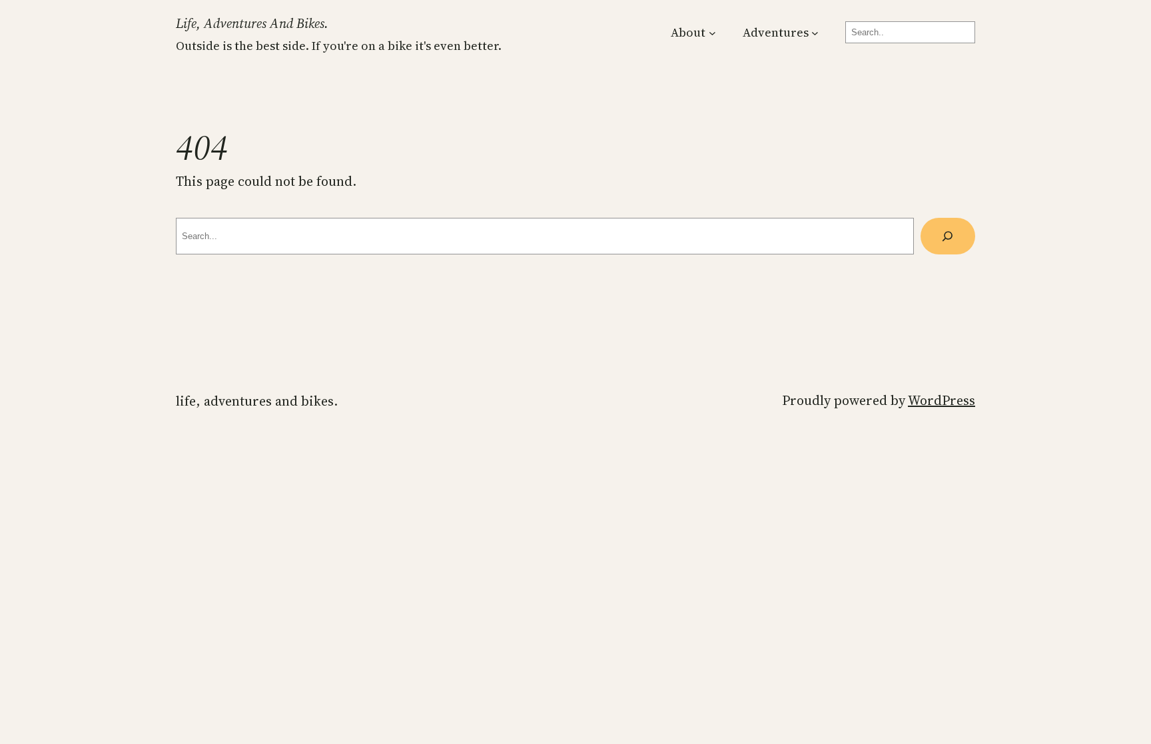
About (688, 32)
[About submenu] (712, 32)
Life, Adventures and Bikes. (252, 23)
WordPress (941, 400)
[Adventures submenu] (815, 32)
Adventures (776, 32)
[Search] (948, 236)
